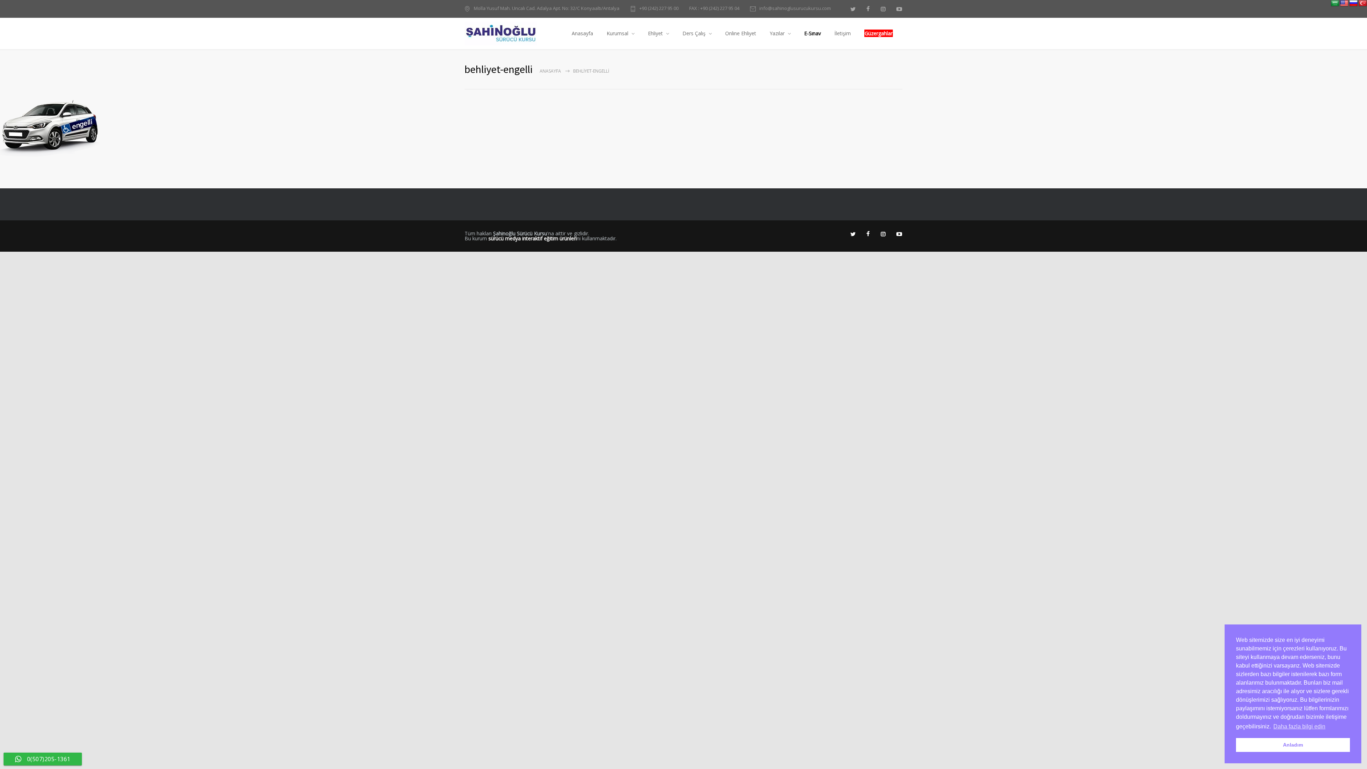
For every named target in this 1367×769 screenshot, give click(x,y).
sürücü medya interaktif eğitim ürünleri (532, 238)
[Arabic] (1335, 3)
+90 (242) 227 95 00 (659, 8)
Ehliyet (655, 33)
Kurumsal (617, 33)
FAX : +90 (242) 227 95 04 (714, 8)
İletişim (842, 33)
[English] (1344, 3)
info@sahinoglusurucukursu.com (795, 8)
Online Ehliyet (740, 33)
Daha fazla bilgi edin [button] (1299, 726)
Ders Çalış (694, 33)
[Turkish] (1362, 3)
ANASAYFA (550, 71)
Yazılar (777, 33)
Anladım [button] (1293, 745)
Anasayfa (582, 33)
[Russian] (1353, 3)
